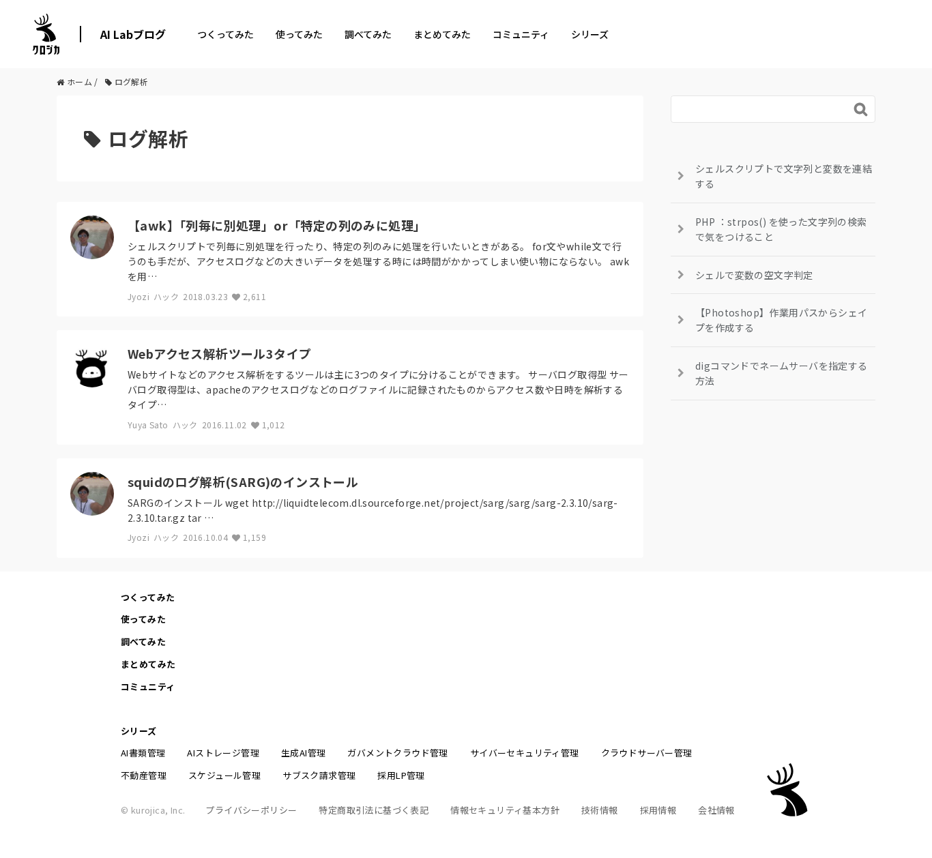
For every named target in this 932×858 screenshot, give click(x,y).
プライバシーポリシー (251, 809)
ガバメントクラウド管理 (397, 752)
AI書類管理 (143, 752)
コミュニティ (521, 34)
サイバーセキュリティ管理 (524, 752)
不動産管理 (143, 775)
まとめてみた (442, 34)
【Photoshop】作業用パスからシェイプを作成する (781, 320)
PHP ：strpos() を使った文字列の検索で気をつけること (781, 229)
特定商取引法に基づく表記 (373, 809)
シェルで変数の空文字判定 (754, 275)
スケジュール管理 (224, 775)
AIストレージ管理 (223, 752)
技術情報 (599, 809)
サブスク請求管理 (318, 775)
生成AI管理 (303, 752)
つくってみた (225, 34)
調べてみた (368, 34)
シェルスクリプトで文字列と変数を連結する (783, 176)
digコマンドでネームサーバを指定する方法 (781, 373)
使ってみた (299, 34)
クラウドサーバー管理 (647, 752)
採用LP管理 (400, 775)
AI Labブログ (133, 34)
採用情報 (658, 809)
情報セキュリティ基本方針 (504, 809)
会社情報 (716, 809)
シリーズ (590, 34)
